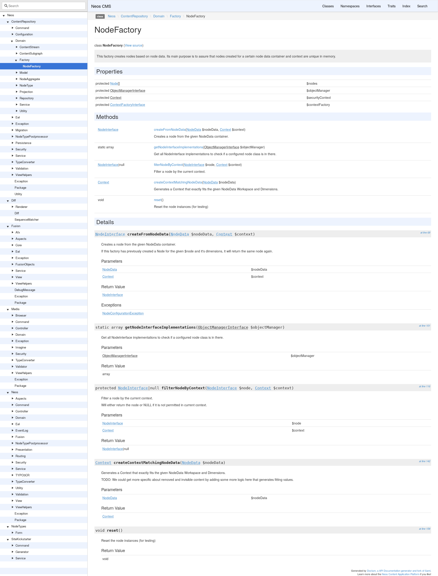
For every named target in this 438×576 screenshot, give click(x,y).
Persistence (23, 143)
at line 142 (424, 461)
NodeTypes (18, 526)
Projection (26, 91)
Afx (18, 232)
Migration (22, 130)
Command (22, 28)
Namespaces (350, 6)
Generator (22, 552)
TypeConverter (25, 162)
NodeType (26, 85)
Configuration (24, 34)
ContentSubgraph (31, 53)
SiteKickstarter (21, 539)
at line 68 (425, 232)
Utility (23, 111)
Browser (21, 315)
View (19, 277)
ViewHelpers (24, 175)
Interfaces (373, 6)
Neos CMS (101, 6)
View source (133, 45)
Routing (21, 456)
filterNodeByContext (168, 164)
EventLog (22, 430)
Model (24, 72)
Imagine (21, 347)
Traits (392, 6)
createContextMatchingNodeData (178, 182)
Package (20, 187)
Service (25, 104)
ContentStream (29, 47)
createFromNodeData (169, 129)
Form (19, 532)
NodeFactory (32, 66)
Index (406, 6)
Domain (21, 40)
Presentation (24, 449)
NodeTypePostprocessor (32, 136)
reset (157, 199)
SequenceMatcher (27, 219)
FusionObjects (25, 264)
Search (422, 6)
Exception (22, 123)
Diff (13, 200)
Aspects (21, 238)
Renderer (21, 206)
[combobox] (44, 6)
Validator (21, 366)
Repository (27, 98)
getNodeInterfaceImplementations (178, 147)
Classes (328, 6)
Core (19, 245)
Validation (22, 168)
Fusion (15, 226)
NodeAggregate (30, 79)
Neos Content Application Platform (401, 574)
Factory (25, 60)
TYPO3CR (22, 475)
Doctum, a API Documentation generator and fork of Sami (398, 570)
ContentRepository (23, 21)
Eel (18, 117)
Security (21, 149)
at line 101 (424, 325)
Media (15, 309)
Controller (22, 328)
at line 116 (424, 386)
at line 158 (424, 528)
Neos (10, 15)
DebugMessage (25, 290)
